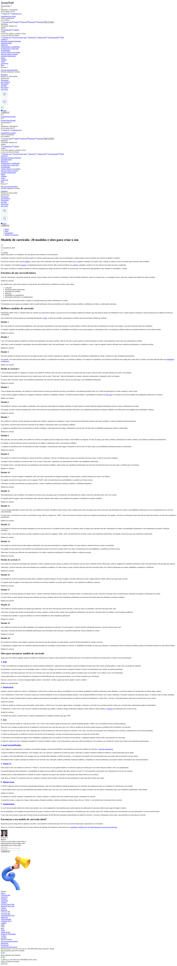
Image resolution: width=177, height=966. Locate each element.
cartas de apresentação (106, 749)
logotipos (110, 709)
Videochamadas (53, 37)
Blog (2, 65)
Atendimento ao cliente (8, 16)
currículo (75, 265)
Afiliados (4, 60)
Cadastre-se (5, 112)
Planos (3, 58)
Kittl (45, 318)
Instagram (32, 22)
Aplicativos (4, 63)
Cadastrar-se (5, 851)
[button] (88, 6)
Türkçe (8, 116)
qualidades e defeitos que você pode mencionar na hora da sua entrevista (93, 827)
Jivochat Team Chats (20, 37)
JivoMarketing (7, 30)
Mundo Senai (8, 782)
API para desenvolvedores (9, 941)
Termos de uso (5, 932)
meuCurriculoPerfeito (12, 745)
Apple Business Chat (7, 915)
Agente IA (5, 14)
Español (13, 116)
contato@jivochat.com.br (9, 947)
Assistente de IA (16, 14)
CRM (62, 37)
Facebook (4, 899)
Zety (5, 720)
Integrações (32, 37)
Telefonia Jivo (7, 37)
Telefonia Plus (42, 37)
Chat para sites (7, 22)
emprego (23, 265)
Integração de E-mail (7, 906)
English (3, 116)
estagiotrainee (8, 804)
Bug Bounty (5, 945)
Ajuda (3, 61)
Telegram (40, 22)
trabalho (27, 261)
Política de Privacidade (8, 934)
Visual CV (7, 764)
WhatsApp (23, 22)
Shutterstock (8, 687)
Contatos (4, 938)
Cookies (3, 936)
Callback (16, 30)
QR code (109, 395)
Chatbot (16, 22)
